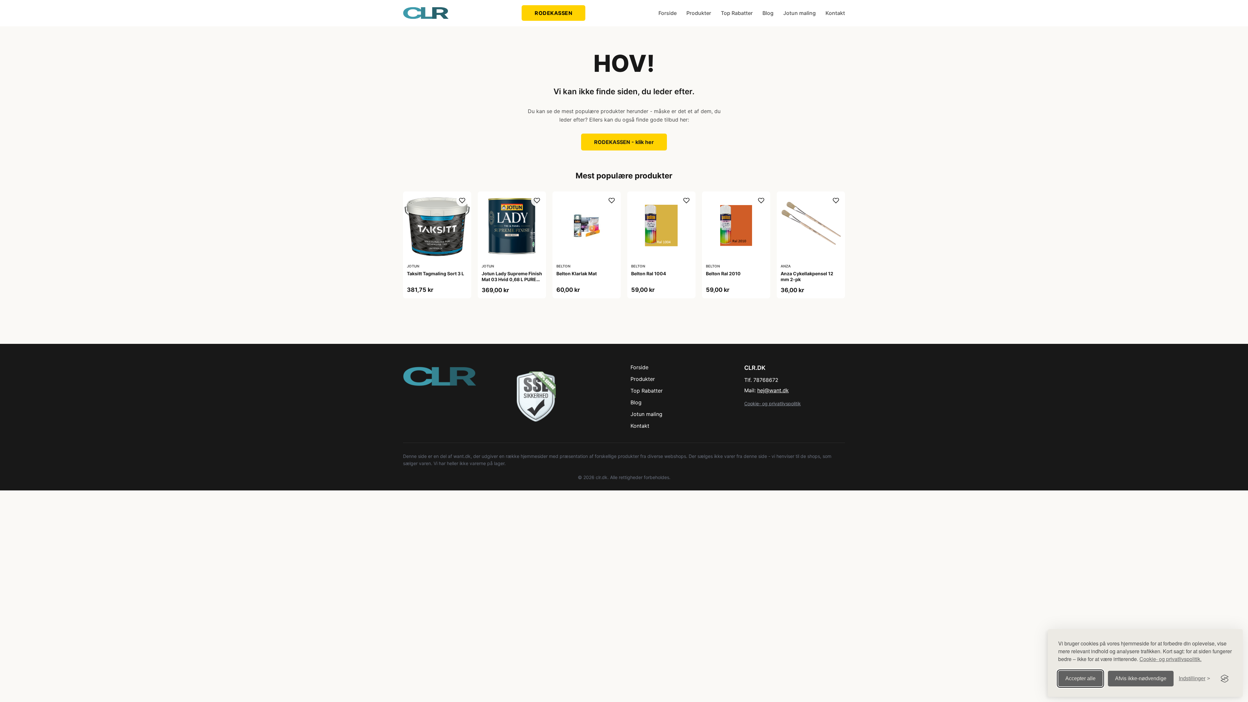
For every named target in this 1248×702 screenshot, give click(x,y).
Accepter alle (1080, 678)
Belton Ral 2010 (723, 273)
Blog (768, 13)
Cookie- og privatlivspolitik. (1170, 659)
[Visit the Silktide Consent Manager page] (1224, 678)
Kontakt (835, 13)
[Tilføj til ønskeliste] (462, 200)
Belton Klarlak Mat (576, 273)
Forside (667, 13)
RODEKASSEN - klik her (624, 142)
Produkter (698, 13)
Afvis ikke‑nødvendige (1140, 678)
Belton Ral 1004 (648, 273)
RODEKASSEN (553, 13)
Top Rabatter (737, 13)
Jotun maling (799, 13)
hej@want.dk (773, 390)
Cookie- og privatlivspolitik (772, 403)
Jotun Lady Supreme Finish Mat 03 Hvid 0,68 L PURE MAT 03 (512, 279)
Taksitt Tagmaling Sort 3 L (435, 273)
